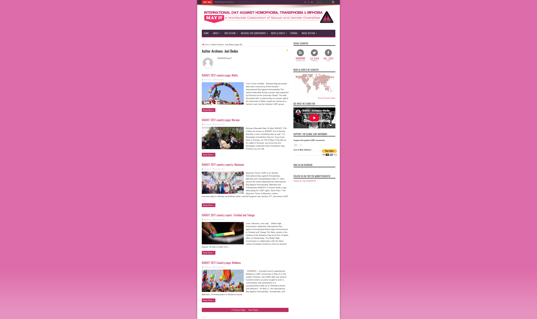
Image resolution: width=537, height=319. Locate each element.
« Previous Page (238, 310)
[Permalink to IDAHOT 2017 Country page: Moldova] (223, 291)
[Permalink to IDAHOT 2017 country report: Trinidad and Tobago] (223, 244)
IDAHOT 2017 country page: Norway (221, 120)
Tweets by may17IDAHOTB (304, 181)
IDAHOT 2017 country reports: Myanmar (223, 164)
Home (207, 45)
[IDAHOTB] (268, 22)
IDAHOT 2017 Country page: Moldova (221, 262)
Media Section (308, 33)
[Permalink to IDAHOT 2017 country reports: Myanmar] (223, 193)
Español (294, 33)
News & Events (278, 33)
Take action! (230, 33)
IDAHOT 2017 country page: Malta (220, 75)
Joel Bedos (207, 80)
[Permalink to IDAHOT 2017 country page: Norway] (223, 148)
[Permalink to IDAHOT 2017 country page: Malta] (223, 104)
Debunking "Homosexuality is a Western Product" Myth (235, 2)
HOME (206, 33)
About (216, 33)
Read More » (208, 110)
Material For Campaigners (253, 33)
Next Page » (254, 310)
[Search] (333, 2)
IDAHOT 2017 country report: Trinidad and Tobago (228, 215)
